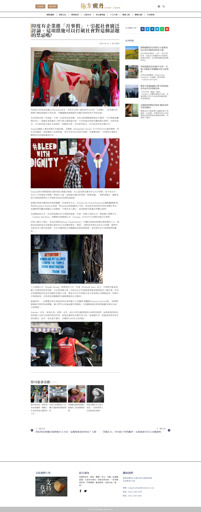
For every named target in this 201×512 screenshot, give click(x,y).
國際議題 (50, 14)
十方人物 (113, 14)
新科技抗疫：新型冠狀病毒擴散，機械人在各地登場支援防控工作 (39, 409)
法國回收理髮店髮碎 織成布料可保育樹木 (154, 106)
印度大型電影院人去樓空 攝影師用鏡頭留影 (58, 407)
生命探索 (150, 14)
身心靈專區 (100, 14)
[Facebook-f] (80, 491)
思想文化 (62, 14)
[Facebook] (159, 6)
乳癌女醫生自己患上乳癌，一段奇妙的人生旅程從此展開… (95, 407)
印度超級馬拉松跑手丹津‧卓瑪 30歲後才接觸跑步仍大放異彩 (155, 69)
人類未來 (87, 14)
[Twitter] (85, 491)
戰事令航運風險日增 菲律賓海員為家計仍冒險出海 (154, 87)
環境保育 (75, 14)
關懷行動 (138, 14)
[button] (164, 6)
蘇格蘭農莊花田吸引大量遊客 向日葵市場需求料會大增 (154, 48)
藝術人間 (126, 14)
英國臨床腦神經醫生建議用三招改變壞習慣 (76, 407)
